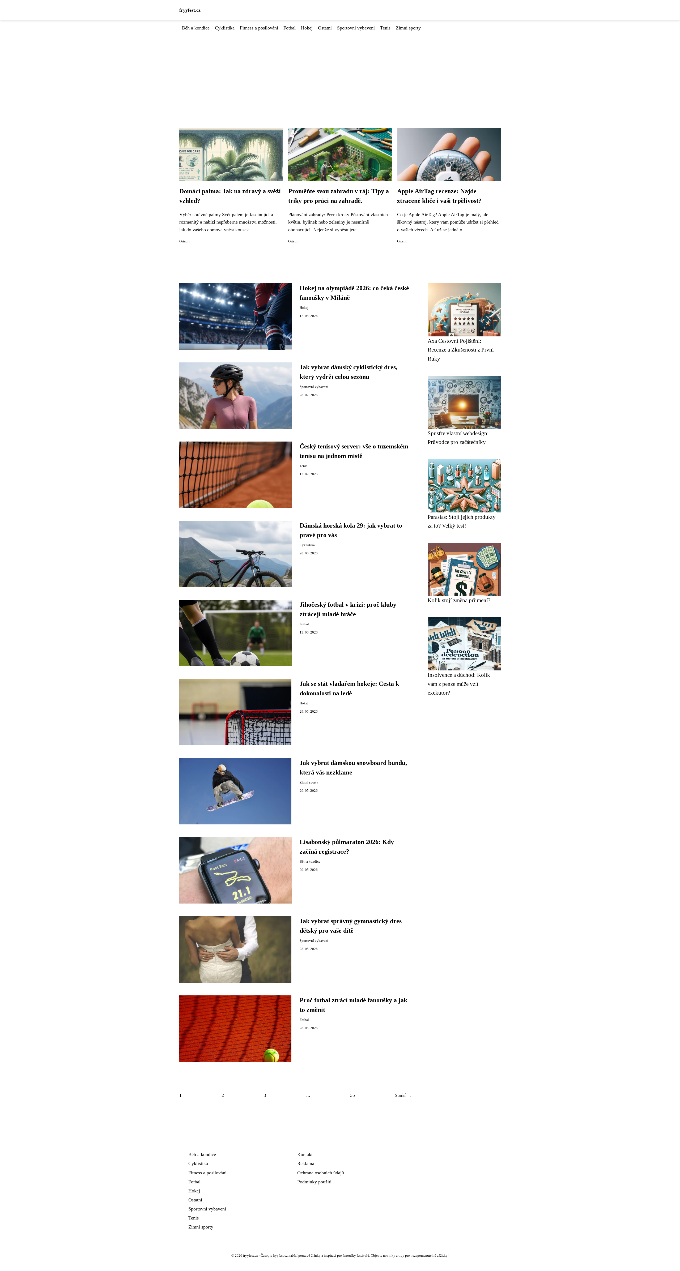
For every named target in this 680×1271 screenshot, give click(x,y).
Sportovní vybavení (356, 28)
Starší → (403, 1095)
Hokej (307, 28)
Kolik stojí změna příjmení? (459, 600)
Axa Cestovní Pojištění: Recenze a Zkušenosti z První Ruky (461, 350)
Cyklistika (225, 28)
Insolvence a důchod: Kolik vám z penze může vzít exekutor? (459, 684)
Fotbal (289, 28)
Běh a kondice (196, 28)
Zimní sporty (408, 28)
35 (352, 1095)
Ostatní (325, 28)
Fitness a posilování (259, 28)
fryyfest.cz (190, 10)
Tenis (385, 28)
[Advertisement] (340, 71)
